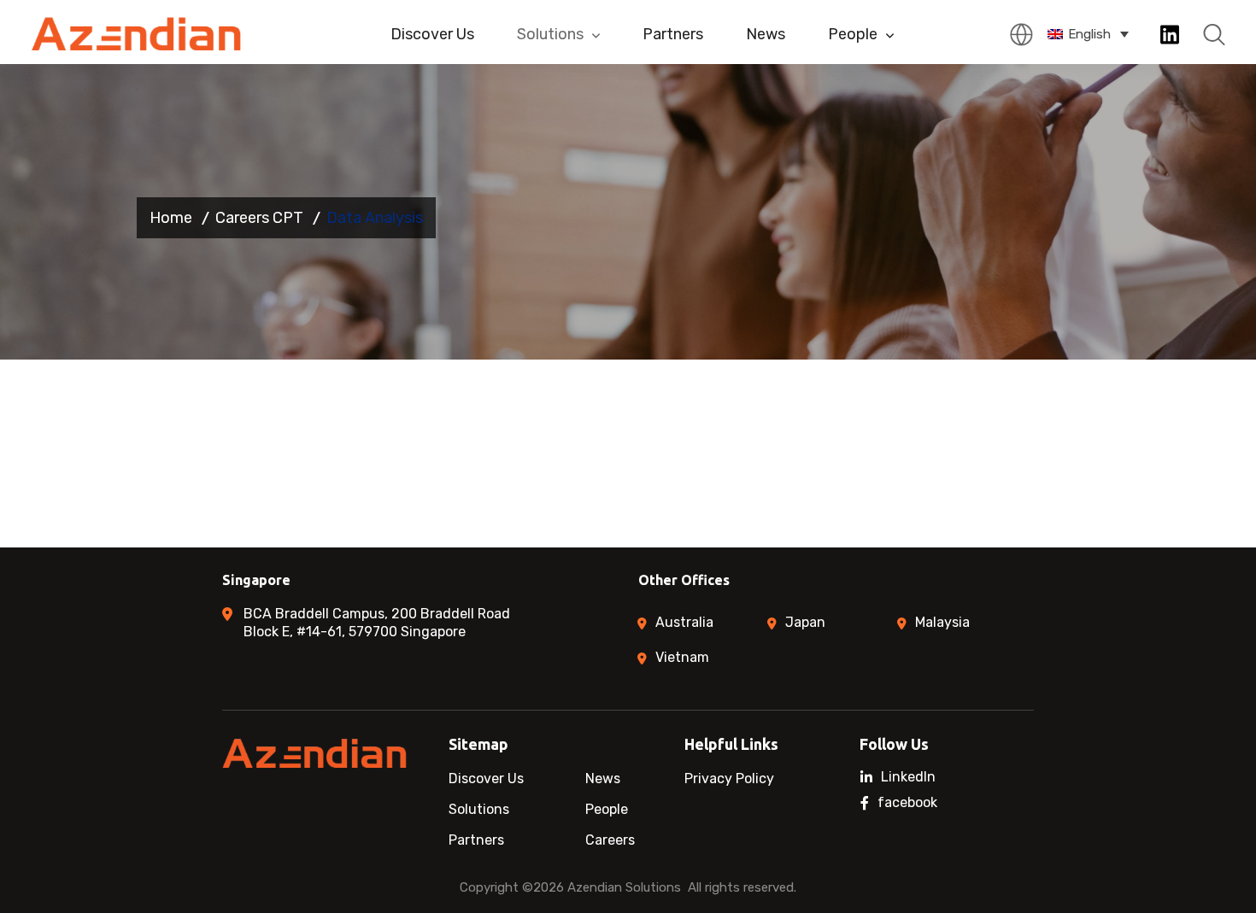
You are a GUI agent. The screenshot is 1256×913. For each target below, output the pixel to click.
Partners (673, 34)
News (765, 34)
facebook (907, 803)
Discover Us (432, 34)
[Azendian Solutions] (137, 33)
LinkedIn (908, 777)
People (852, 34)
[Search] (1214, 34)
